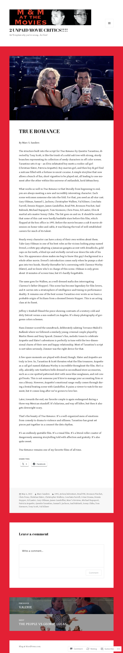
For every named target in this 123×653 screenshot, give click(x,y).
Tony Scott (33, 506)
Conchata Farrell (72, 497)
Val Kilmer (44, 506)
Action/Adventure (68, 494)
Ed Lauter (31, 500)
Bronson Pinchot (94, 494)
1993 (56, 494)
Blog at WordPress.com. (30, 646)
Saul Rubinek (76, 503)
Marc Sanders (43, 494)
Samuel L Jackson (61, 503)
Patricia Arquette (26, 503)
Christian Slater (37, 497)
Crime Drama (87, 497)
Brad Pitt (81, 494)
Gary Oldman (43, 500)
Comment (93, 572)
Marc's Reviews (74, 500)
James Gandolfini (58, 500)
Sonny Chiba (88, 503)
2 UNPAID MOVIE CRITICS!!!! (38, 30)
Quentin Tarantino (44, 503)
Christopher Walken (54, 497)
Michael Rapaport (90, 500)
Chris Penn (24, 497)
